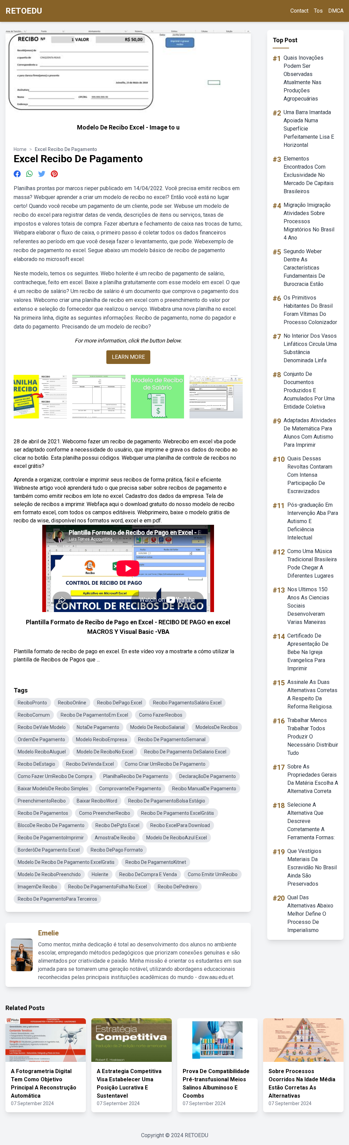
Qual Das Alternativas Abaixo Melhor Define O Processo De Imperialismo (310, 913)
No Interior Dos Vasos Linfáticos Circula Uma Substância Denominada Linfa (310, 348)
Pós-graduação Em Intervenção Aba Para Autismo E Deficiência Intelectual (312, 521)
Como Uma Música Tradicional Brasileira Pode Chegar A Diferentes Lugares (312, 563)
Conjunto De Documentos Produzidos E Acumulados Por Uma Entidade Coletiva (309, 390)
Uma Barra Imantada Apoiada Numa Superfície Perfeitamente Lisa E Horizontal (309, 128)
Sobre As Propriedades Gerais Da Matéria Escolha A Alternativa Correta (312, 778)
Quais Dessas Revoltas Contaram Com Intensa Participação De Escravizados (309, 474)
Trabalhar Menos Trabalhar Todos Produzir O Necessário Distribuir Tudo (312, 736)
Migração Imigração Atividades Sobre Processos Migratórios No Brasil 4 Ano (309, 221)
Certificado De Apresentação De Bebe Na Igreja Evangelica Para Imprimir (308, 652)
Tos (318, 10)
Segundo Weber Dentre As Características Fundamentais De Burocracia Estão (304, 267)
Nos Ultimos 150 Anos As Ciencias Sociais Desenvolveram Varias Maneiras (308, 605)
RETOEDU (23, 11)
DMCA (336, 10)
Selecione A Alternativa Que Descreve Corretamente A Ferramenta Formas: (311, 821)
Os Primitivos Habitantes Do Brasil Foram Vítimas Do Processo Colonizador (310, 309)
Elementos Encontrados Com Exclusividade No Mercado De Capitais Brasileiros (309, 175)
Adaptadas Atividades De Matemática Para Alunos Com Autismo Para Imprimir (310, 432)
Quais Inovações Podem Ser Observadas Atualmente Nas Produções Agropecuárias (303, 78)
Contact (299, 10)
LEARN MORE (128, 357)
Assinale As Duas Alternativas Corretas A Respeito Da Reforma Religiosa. (312, 694)
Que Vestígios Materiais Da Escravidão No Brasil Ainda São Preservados (312, 867)
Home (20, 149)
